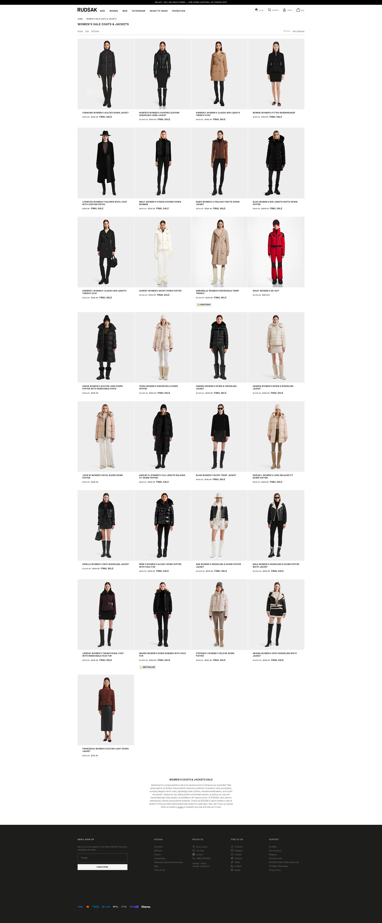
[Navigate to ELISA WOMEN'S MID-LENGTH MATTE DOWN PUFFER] (276, 198)
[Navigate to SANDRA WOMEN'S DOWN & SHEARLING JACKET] (219, 382)
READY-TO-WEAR (159, 11)
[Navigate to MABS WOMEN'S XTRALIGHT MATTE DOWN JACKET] (219, 198)
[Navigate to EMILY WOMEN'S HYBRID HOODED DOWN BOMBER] (162, 198)
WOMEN (114, 11)
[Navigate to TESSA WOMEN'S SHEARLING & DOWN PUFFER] (162, 382)
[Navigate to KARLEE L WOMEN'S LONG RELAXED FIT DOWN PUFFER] (276, 471)
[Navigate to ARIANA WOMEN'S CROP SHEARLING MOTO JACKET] (276, 649)
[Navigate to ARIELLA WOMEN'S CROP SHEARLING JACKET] (106, 560)
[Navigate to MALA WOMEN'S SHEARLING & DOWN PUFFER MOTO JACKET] (276, 560)
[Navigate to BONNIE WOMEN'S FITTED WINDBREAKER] (276, 108)
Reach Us (197, 840)
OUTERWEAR (138, 11)
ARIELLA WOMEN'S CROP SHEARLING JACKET (105, 564)
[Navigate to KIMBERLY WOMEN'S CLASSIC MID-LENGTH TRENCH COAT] (219, 108)
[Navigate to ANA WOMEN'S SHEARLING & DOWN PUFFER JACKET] (219, 560)
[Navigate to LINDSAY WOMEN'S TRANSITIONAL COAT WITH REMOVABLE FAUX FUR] (106, 649)
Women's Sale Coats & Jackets (101, 19)
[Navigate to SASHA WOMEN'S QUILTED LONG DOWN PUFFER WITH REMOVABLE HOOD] (106, 382)
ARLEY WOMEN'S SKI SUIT (266, 291)
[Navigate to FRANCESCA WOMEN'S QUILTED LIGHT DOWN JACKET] (106, 744)
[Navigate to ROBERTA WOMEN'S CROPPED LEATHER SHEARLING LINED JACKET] (162, 108)
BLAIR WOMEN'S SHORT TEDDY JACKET (216, 475)
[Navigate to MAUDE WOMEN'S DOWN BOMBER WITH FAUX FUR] (162, 649)
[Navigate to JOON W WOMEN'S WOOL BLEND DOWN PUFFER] (106, 471)
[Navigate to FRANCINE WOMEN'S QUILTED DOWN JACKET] (106, 108)
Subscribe (102, 867)
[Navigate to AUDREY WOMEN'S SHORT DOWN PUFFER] (162, 287)
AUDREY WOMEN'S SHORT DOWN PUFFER (160, 291)
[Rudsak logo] (87, 10)
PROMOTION (178, 11)
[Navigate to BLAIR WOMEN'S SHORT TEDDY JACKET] (219, 471)
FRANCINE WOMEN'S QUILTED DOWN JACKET (105, 113)
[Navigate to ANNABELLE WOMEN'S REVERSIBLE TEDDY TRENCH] (219, 287)
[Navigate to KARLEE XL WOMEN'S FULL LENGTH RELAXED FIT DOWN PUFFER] (162, 471)
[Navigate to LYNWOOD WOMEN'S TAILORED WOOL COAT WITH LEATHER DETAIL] (106, 198)
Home (80, 19)
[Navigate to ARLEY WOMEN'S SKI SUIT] (276, 287)
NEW (102, 11)
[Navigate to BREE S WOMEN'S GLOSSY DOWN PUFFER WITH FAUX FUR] (162, 560)
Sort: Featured (298, 31)
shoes (180, 807)
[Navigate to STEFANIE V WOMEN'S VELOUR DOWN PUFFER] (219, 649)
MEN (125, 11)
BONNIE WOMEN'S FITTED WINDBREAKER (274, 113)
